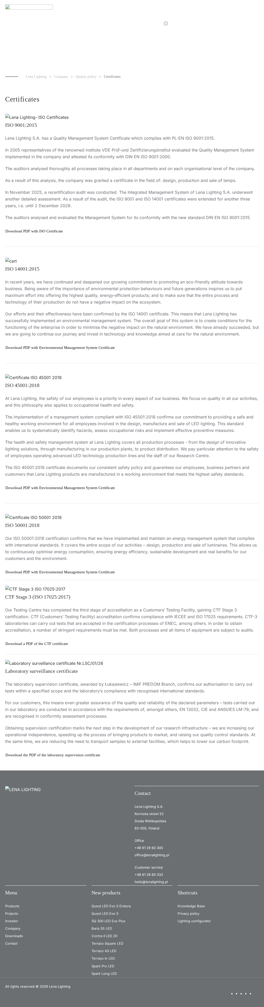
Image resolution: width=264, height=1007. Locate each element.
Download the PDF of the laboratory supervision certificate (52, 755)
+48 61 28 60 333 (149, 874)
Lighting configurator (194, 921)
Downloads (14, 936)
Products (12, 906)
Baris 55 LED (102, 928)
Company (12, 928)
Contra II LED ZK (105, 936)
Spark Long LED (104, 973)
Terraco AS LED (104, 951)
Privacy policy (188, 913)
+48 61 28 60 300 (149, 848)
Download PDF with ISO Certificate (34, 231)
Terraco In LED (103, 958)
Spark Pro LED (103, 966)
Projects (11, 913)
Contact (11, 943)
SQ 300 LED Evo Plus (108, 921)
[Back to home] (29, 10)
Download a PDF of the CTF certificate (36, 644)
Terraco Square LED (107, 943)
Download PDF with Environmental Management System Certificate (60, 348)
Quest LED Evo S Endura (111, 906)
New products (106, 892)
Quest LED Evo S (105, 913)
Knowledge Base (191, 906)
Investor (11, 921)
